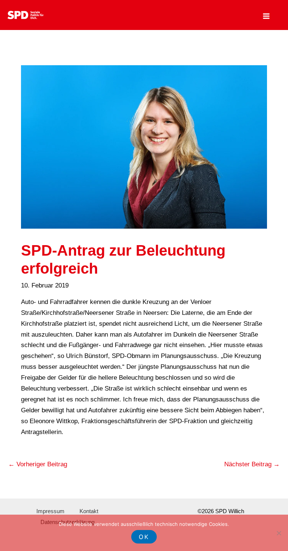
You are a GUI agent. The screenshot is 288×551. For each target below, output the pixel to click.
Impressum (50, 511)
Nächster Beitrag (252, 464)
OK (144, 537)
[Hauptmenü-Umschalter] (266, 16)
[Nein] (278, 533)
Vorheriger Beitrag (37, 464)
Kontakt (89, 511)
